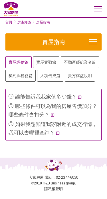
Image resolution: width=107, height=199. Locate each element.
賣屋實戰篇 (46, 62)
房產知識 (24, 22)
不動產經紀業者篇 (80, 62)
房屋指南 (43, 22)
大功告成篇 (50, 75)
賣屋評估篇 (19, 62)
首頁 (8, 22)
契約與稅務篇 (21, 75)
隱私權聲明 (53, 189)
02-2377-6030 (67, 177)
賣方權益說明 (80, 75)
